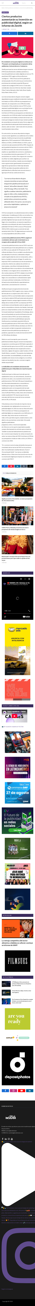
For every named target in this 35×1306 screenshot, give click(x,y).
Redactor (6, 29)
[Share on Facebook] (9, 33)
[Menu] (3, 3)
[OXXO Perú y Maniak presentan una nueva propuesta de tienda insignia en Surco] (17, 515)
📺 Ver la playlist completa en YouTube (13, 726)
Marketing (5, 12)
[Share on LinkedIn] (25, 33)
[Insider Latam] (16, 3)
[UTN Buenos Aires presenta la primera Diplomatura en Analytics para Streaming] (6, 984)
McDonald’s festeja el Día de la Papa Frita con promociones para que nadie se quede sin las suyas (16, 558)
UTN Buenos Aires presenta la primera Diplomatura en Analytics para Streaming (21, 983)
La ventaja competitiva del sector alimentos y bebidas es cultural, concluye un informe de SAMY (17, 943)
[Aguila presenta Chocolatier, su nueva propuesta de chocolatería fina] (17, 486)
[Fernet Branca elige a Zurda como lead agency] (6, 993)
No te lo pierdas (8, 977)
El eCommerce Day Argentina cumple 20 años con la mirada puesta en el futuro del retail (22, 1001)
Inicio (3, 7)
